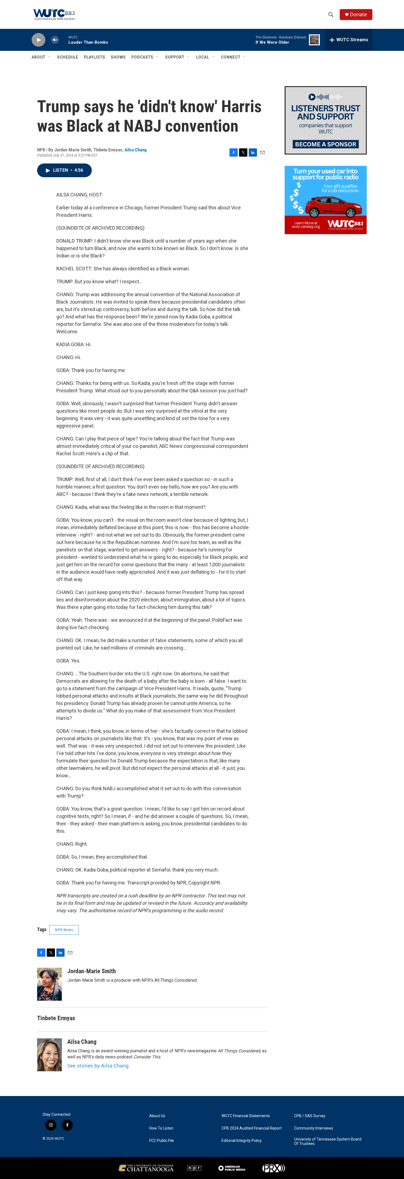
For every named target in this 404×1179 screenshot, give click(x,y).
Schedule (67, 57)
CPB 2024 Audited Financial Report (252, 1128)
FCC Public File (161, 1141)
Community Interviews (313, 1128)
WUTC (59, 1139)
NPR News (64, 930)
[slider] (64, 40)
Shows (118, 57)
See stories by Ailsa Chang (98, 1065)
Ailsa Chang (135, 149)
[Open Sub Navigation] (49, 57)
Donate (358, 14)
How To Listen (161, 1128)
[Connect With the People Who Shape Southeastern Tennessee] (326, 120)
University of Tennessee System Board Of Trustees (327, 1141)
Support (174, 57)
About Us (157, 1116)
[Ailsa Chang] (49, 1054)
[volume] (55, 40)
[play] (38, 40)
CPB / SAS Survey (309, 1116)
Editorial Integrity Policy (242, 1141)
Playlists (94, 57)
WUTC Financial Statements (246, 1116)
